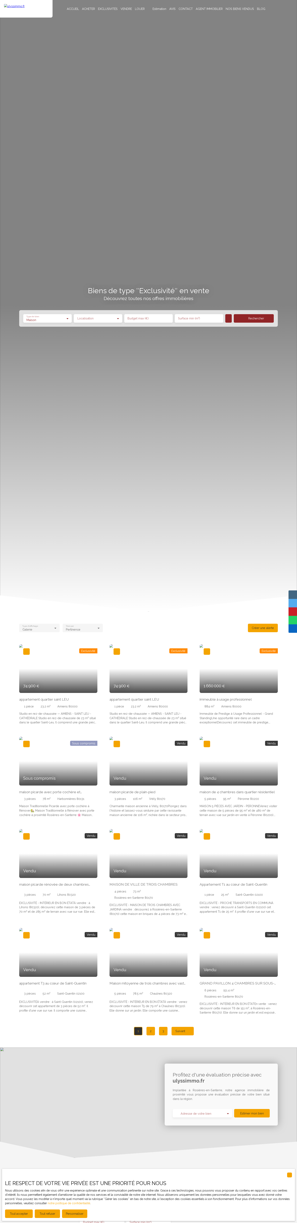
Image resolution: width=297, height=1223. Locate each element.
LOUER (140, 8)
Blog (261, 8)
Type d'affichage (30, 626)
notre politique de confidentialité (69, 1203)
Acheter (88, 8)
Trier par (70, 626)
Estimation (159, 8)
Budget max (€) (138, 318)
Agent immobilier (209, 8)
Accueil (73, 8)
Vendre (126, 8)
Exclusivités (108, 8)
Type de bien (32, 316)
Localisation (85, 318)
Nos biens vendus (240, 8)
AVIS (172, 8)
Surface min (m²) (189, 318)
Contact (186, 8)
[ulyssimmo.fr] (26, 9)
